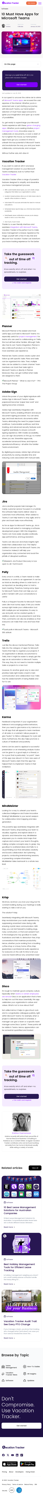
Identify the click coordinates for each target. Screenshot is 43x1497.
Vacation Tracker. (9, 174)
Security (4, 1491)
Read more (8, 1227)
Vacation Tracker (13, 1480)
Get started (31, 3)
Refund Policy (28, 1484)
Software (5, 9)
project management (28, 336)
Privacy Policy (6, 1484)
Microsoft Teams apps (13, 100)
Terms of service (17, 1484)
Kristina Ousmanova (21, 1133)
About (11, 1472)
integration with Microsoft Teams (23, 227)
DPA (36, 1484)
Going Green (30, 1472)
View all (35, 1168)
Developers (19, 1472)
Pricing (4, 1472)
